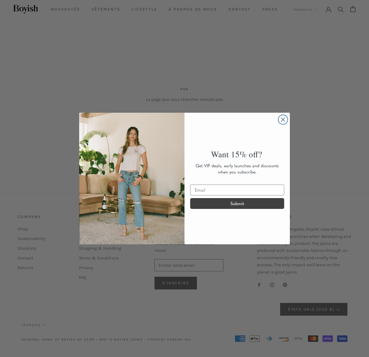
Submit (237, 203)
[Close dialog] (283, 119)
